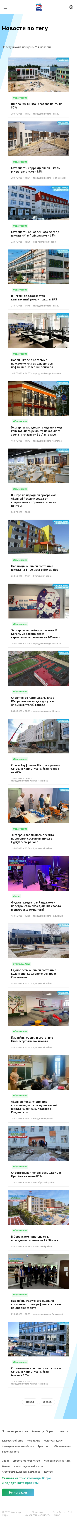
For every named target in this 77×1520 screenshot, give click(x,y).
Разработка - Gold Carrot (62, 1513)
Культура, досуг (53, 1440)
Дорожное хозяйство (26, 1460)
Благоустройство (12, 1440)
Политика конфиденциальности (37, 1513)
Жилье (6, 1466)
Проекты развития (15, 1431)
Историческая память (57, 1460)
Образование (62, 1446)
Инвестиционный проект (29, 1466)
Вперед (47, 1401)
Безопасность (10, 1451)
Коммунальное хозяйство (18, 1446)
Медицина (33, 1440)
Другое (48, 1471)
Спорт (5, 1460)
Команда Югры (42, 1431)
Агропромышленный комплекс (21, 1471)
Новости (62, 1431)
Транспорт (44, 1446)
